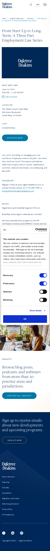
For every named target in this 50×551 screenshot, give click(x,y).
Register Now (15, 137)
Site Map (5, 487)
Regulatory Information (11, 498)
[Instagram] (21, 533)
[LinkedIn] (12, 533)
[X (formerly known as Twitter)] (3, 533)
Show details (36, 310)
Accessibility (6, 493)
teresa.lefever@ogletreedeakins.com (18, 190)
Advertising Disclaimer (10, 503)
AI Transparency (8, 514)
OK (25, 319)
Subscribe (5, 482)
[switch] (43, 283)
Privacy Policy (7, 509)
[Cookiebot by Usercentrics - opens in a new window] (35, 230)
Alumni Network (8, 476)
